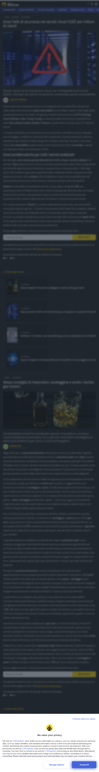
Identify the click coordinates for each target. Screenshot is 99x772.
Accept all (84, 765)
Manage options (56, 765)
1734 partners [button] (18, 741)
